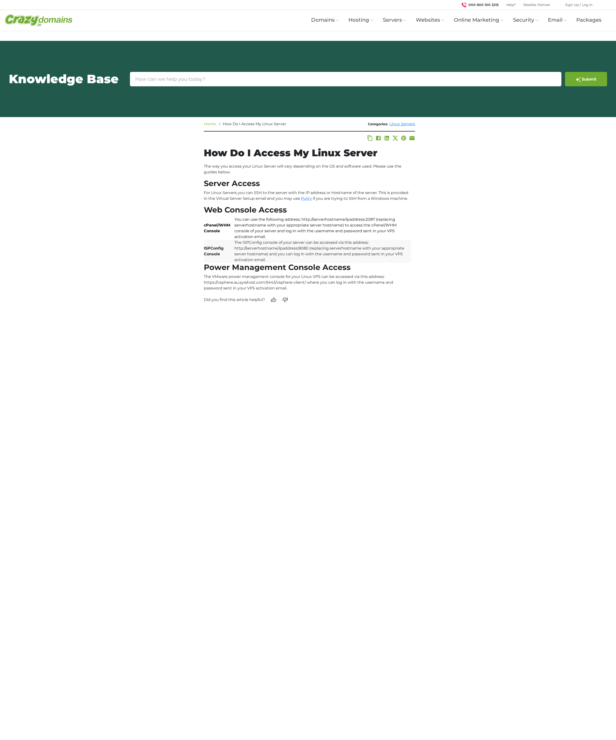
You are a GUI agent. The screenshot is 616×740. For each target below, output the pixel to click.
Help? (511, 5)
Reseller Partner (536, 5)
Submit (589, 79)
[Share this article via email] (412, 138)
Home (210, 124)
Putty (306, 198)
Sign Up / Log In (578, 5)
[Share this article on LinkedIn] (387, 138)
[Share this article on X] (395, 138)
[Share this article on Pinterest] (404, 138)
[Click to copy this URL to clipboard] (370, 138)
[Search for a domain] (603, 5)
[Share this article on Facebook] (378, 138)
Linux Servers (402, 124)
